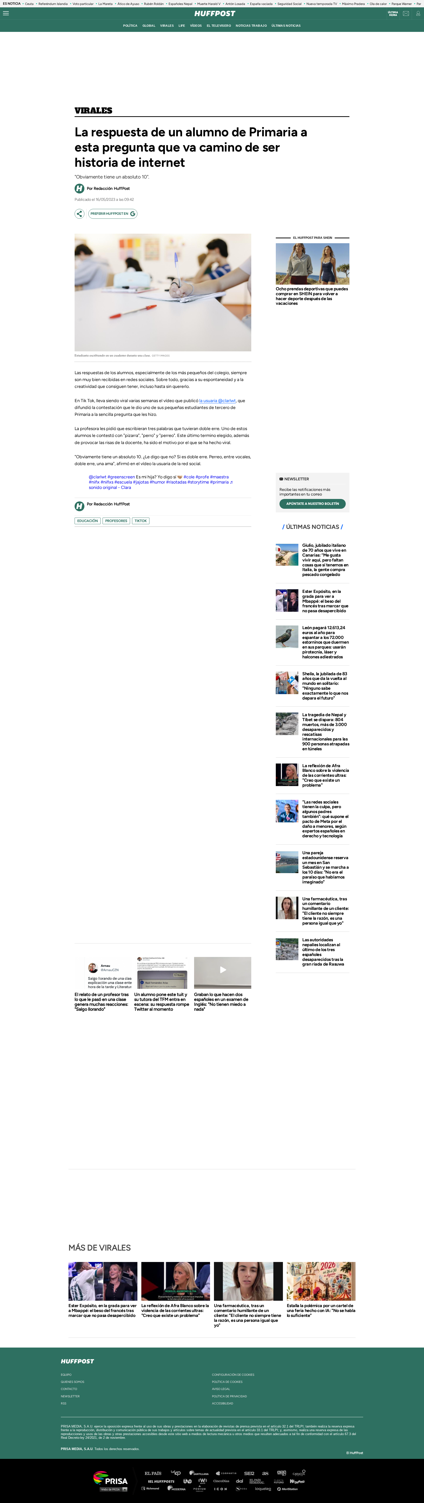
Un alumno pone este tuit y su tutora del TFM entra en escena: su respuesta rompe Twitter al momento (161, 1002)
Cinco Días (223, 1481)
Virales (93, 111)
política (130, 25)
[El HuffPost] (215, 13)
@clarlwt (97, 477)
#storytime (198, 482)
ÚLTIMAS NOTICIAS (286, 25)
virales (167, 25)
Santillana (202, 1473)
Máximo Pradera (353, 4)
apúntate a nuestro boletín (312, 504)
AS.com (265, 1473)
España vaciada (261, 4)
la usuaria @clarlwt (217, 400)
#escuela (123, 482)
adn (281, 1473)
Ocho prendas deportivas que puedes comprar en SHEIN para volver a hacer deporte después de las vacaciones (312, 296)
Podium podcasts (201, 1488)
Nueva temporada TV (321, 4)
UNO (189, 1481)
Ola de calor (378, 4)
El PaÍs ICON (222, 1488)
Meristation (288, 1488)
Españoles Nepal (180, 4)
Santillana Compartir (228, 1473)
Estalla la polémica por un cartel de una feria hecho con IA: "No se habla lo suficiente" (321, 1310)
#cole (189, 477)
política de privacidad (229, 1396)
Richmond (153, 1488)
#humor (157, 482)
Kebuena (295, 1481)
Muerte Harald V (209, 4)
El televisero (219, 25)
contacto (69, 1389)
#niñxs (107, 482)
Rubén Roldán (154, 4)
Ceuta (29, 4)
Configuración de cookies (233, 1374)
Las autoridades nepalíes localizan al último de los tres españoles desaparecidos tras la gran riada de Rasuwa (323, 952)
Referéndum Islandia (53, 4)
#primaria (219, 482)
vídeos (196, 25)
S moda (243, 1488)
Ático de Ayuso (128, 4)
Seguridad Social (290, 4)
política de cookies (227, 1382)
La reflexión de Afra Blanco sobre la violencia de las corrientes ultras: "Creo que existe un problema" (325, 775)
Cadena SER (249, 1473)
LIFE (182, 25)
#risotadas (176, 482)
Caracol (299, 1473)
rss (63, 1403)
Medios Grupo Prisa (112, 1489)
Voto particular (83, 4)
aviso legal (221, 1389)
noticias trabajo (251, 25)
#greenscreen (121, 477)
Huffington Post (162, 1481)
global (149, 25)
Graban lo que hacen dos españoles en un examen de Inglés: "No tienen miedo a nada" (221, 1002)
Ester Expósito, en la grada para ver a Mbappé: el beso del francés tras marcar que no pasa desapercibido (325, 601)
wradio (204, 1481)
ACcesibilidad (222, 1403)
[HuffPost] (77, 1360)
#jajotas (141, 482)
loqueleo (264, 1488)
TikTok (141, 521)
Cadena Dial (241, 1481)
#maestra (219, 477)
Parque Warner (402, 4)
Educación (87, 521)
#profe (202, 477)
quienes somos (72, 1382)
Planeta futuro (277, 1481)
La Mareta (105, 4)
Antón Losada (235, 4)
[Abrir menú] (6, 13)
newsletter (70, 1396)
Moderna (177, 1488)
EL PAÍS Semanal (259, 1481)
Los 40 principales (179, 1473)
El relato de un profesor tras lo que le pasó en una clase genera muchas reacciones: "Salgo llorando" (102, 1002)
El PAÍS (156, 1473)
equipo (66, 1374)
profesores (116, 521)
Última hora (393, 13)
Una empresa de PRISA (112, 1477)
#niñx (94, 482)
